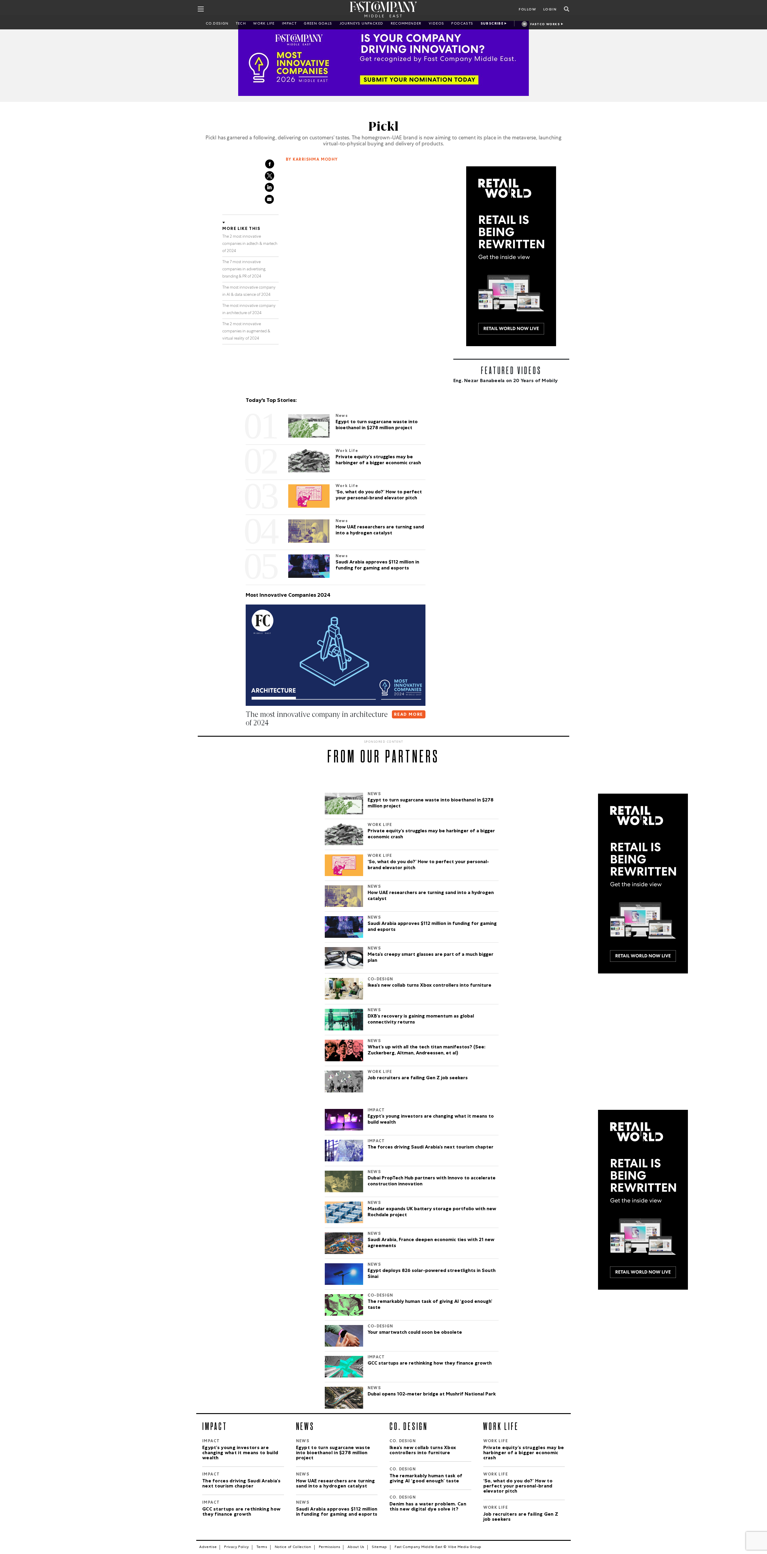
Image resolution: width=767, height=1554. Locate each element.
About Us (356, 1547)
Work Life (264, 24)
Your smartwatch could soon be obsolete (415, 1332)
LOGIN (550, 10)
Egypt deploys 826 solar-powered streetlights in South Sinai (432, 1274)
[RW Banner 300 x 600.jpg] (511, 256)
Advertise (208, 1547)
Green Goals (318, 24)
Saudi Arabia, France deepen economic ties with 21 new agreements (431, 1243)
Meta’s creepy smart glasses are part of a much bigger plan (430, 957)
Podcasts (462, 24)
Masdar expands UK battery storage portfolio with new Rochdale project (432, 1212)
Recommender (406, 24)
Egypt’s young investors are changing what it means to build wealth (431, 1119)
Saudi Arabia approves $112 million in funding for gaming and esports (432, 927)
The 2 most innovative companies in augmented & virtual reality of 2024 (246, 331)
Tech (241, 24)
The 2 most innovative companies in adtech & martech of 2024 (249, 244)
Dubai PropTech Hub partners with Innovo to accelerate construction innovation (432, 1181)
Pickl (383, 126)
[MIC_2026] (383, 58)
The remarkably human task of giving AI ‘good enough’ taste (430, 1305)
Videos (436, 24)
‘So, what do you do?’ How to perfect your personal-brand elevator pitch (428, 865)
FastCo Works (545, 24)
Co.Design (217, 24)
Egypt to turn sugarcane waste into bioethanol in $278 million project (430, 803)
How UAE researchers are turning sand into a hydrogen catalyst (431, 896)
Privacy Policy (236, 1547)
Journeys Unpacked (361, 24)
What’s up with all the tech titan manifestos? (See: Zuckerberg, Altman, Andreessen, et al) (426, 1050)
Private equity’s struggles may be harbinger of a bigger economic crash (431, 834)
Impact (289, 24)
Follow (527, 10)
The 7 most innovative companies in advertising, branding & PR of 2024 (244, 269)
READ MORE (408, 715)
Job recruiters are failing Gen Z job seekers (418, 1078)
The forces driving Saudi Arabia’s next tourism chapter (431, 1147)
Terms (261, 1547)
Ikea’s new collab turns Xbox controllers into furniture (429, 985)
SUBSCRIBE (492, 24)
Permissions (329, 1547)
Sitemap (379, 1547)
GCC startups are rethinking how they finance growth (430, 1363)
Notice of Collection (293, 1547)
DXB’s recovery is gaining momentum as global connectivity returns (421, 1019)
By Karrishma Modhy (312, 160)
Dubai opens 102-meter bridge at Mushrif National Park (432, 1394)
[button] (247, 735)
